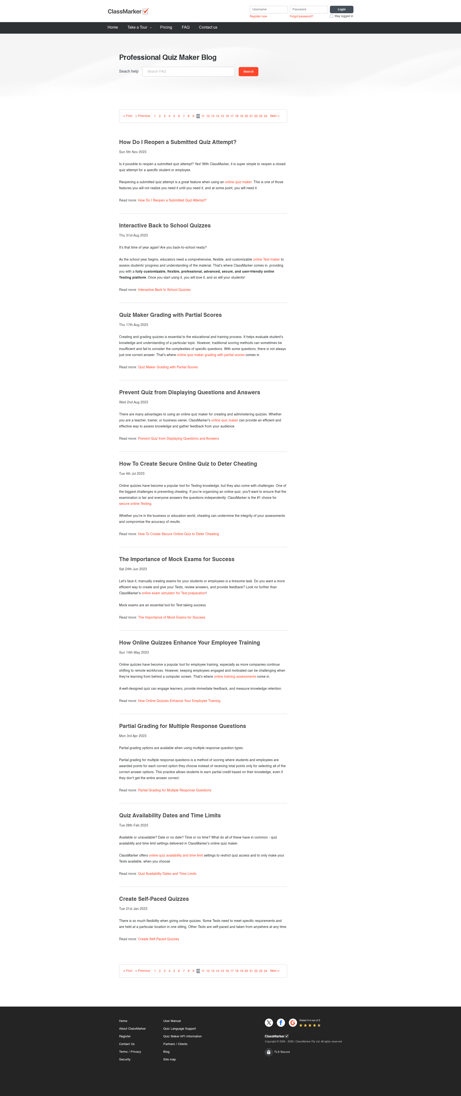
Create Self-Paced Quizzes (158, 939)
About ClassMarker (132, 1028)
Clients (183, 1044)
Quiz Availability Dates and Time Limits (167, 874)
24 (265, 116)
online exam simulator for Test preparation (174, 593)
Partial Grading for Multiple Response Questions (174, 790)
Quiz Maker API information (182, 1036)
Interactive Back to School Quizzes (164, 290)
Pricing (166, 28)
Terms (123, 1051)
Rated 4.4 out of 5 (309, 1020)
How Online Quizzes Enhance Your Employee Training (179, 701)
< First (127, 116)
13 (212, 116)
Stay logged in (343, 16)
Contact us (208, 28)
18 (236, 116)
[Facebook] (281, 1023)
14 (217, 116)
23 (260, 116)
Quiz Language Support (179, 1028)
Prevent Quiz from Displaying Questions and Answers (178, 438)
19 (241, 116)
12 (208, 116)
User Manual (172, 1021)
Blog (166, 1051)
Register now (258, 16)
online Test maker (266, 259)
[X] (269, 1023)
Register (125, 1036)
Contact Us (127, 1044)
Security (125, 1059)
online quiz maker (238, 182)
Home (113, 28)
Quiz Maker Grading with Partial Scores (168, 367)
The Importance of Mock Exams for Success (171, 617)
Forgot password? (301, 16)
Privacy (136, 1051)
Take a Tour (137, 28)
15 (222, 116)
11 (203, 116)
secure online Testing (135, 504)
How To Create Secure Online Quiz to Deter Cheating (178, 534)
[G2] (293, 1023)
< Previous (142, 116)
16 (227, 116)
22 (256, 116)
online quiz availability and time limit (176, 855)
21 (251, 116)
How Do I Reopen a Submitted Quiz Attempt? (172, 200)
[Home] (303, 1036)
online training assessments (235, 676)
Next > (274, 116)
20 (246, 116)
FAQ (185, 28)
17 (232, 116)
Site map (169, 1059)
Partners (169, 1044)
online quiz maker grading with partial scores (211, 355)
